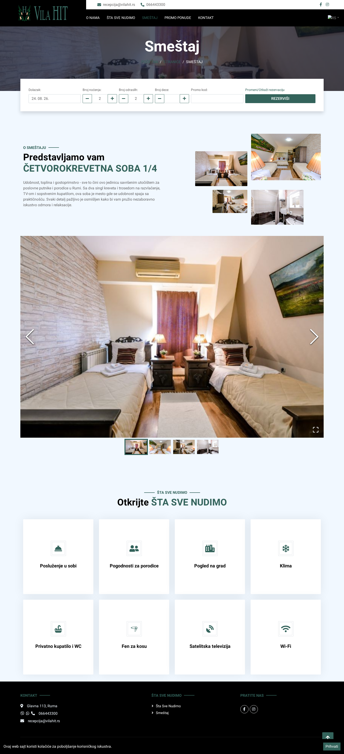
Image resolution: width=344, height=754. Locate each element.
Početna (149, 62)
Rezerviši (280, 98)
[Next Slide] (314, 336)
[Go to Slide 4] (208, 447)
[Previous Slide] (29, 336)
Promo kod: (199, 90)
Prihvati (332, 746)
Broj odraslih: (128, 90)
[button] (172, 337)
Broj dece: (162, 90)
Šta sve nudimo (121, 18)
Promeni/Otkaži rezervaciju (265, 90)
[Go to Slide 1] (136, 447)
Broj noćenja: (92, 90)
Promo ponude (178, 18)
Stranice (172, 62)
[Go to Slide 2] (160, 447)
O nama (93, 18)
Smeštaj (149, 18)
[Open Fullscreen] (316, 430)
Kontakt (206, 18)
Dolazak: (35, 90)
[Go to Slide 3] (184, 447)
